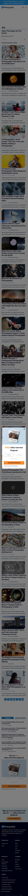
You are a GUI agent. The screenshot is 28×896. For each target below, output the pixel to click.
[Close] (24, 429)
